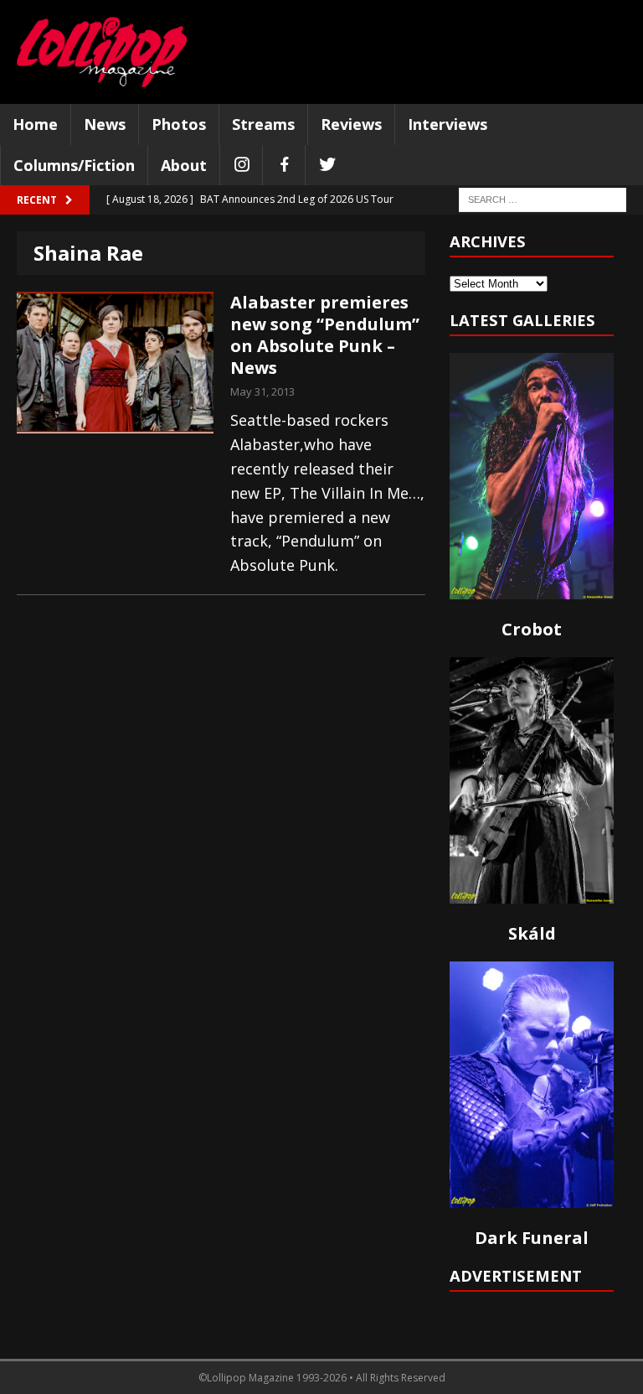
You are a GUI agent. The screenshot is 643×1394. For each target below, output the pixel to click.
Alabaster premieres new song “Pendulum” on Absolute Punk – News (324, 335)
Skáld (532, 933)
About (184, 165)
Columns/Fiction (74, 165)
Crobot (532, 629)
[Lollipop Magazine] (101, 52)
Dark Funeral (532, 1237)
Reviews (351, 124)
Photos (179, 124)
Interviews (447, 124)
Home (35, 124)
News (105, 124)
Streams (263, 124)
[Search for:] (542, 199)
